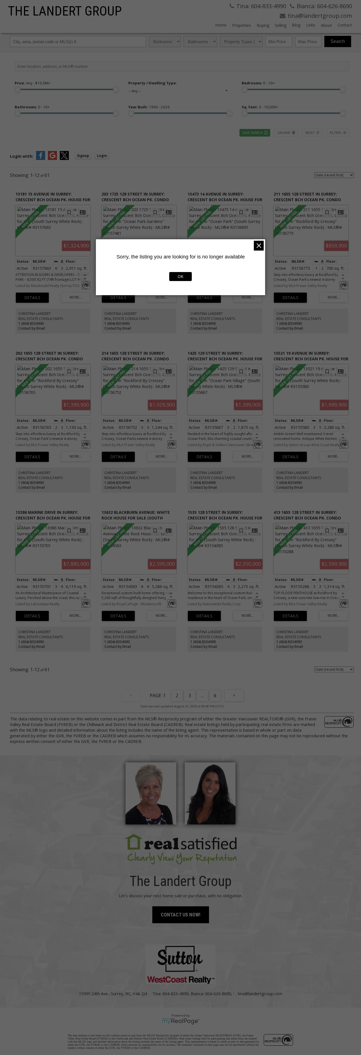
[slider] (17, 89)
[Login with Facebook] (40, 158)
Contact (345, 25)
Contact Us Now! (181, 915)
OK (180, 276)
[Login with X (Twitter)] (64, 158)
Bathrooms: (32, 106)
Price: (32, 82)
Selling (280, 25)
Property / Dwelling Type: (152, 82)
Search (338, 41)
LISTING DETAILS (32, 298)
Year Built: (149, 106)
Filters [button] (336, 132)
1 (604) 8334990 (31, 323)
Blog (296, 25)
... (202, 695)
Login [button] (102, 155)
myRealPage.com (181, 1021)
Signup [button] (83, 155)
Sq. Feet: (260, 106)
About (326, 25)
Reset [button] (310, 132)
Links (310, 25)
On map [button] (284, 132)
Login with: (21, 156)
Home (220, 25)
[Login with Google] (52, 158)
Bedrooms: (258, 82)
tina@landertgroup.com (259, 993)
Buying (263, 25)
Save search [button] (252, 132)
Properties (241, 25)
